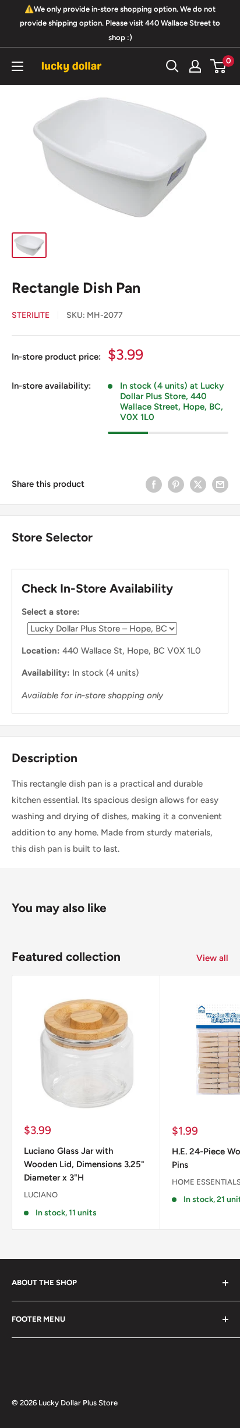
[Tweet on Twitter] (198, 484)
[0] (218, 66)
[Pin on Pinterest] (176, 484)
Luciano (41, 1194)
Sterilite (31, 315)
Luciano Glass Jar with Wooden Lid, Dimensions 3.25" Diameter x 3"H (84, 1164)
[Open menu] (17, 66)
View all (212, 958)
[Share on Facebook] (154, 484)
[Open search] (172, 66)
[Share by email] (220, 484)
